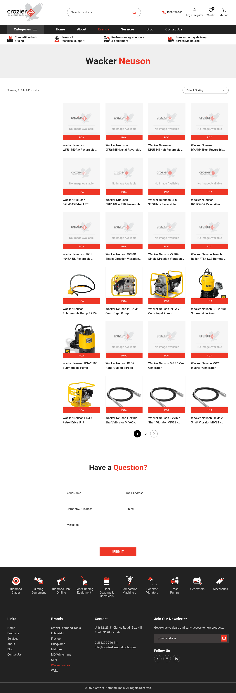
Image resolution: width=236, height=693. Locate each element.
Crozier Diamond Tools (66, 628)
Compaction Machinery (129, 590)
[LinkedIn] (176, 658)
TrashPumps (174, 590)
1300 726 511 (175, 12)
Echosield (57, 633)
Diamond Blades (16, 590)
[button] (210, 12)
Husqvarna (58, 644)
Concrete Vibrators (152, 590)
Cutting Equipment (39, 590)
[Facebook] (158, 658)
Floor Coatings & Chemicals (107, 592)
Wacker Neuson (61, 665)
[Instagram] (167, 658)
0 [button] (213, 8)
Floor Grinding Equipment (84, 590)
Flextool (56, 638)
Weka (54, 670)
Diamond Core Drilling (61, 590)
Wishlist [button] (210, 15)
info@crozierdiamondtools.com (115, 647)
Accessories (220, 589)
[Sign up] (224, 638)
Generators (197, 589)
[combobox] (104, 12)
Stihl (54, 660)
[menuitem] (25, 29)
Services (12, 638)
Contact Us (14, 654)
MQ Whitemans (61, 654)
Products (13, 633)
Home (11, 628)
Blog (10, 649)
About (11, 644)
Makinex (56, 649)
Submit (118, 551)
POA (81, 137)
